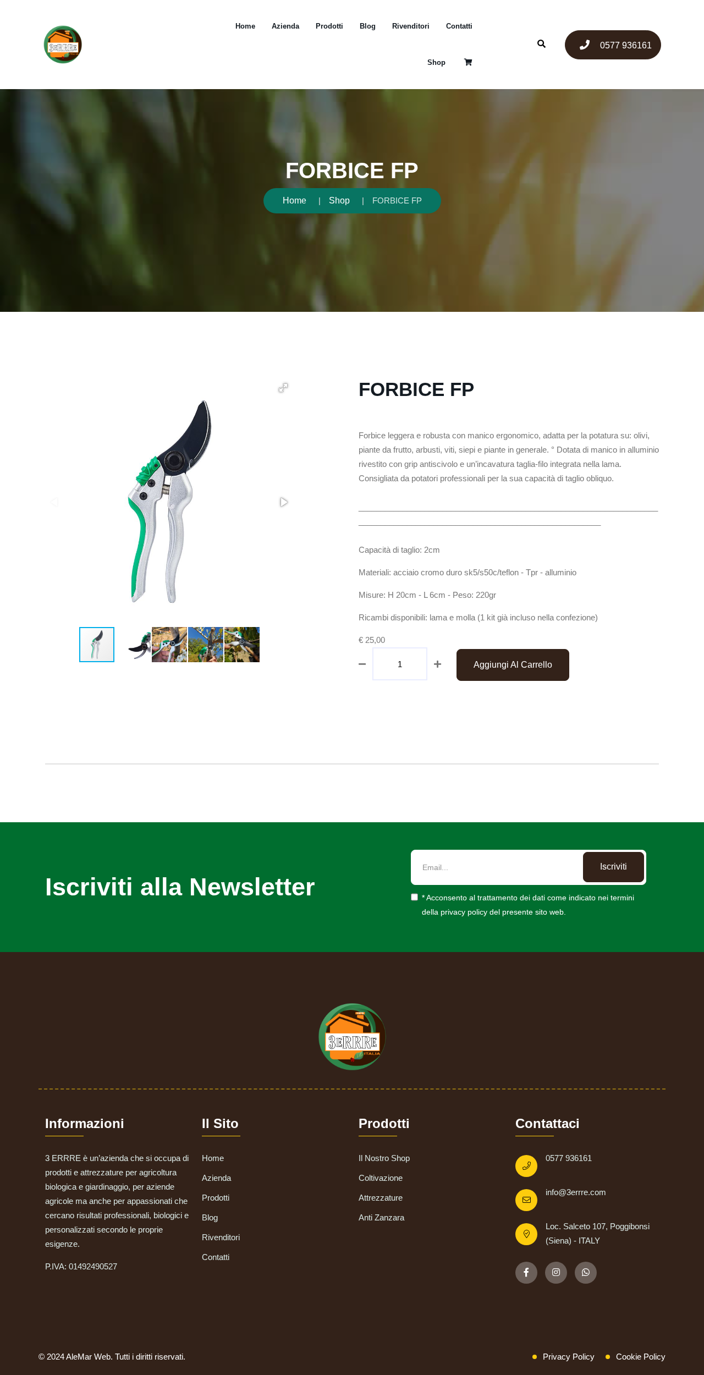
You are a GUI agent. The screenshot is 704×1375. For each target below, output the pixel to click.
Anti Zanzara (381, 1217)
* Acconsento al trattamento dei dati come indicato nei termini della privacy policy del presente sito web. (528, 904)
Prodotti (329, 26)
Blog (368, 26)
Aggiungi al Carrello (513, 664)
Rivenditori (411, 26)
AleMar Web (88, 1356)
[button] (283, 388)
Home (245, 26)
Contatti (459, 26)
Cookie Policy (641, 1356)
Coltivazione (381, 1177)
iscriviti (613, 866)
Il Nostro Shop (384, 1158)
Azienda (285, 26)
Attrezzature (381, 1197)
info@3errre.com (576, 1192)
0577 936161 (625, 45)
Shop (436, 62)
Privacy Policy (569, 1356)
